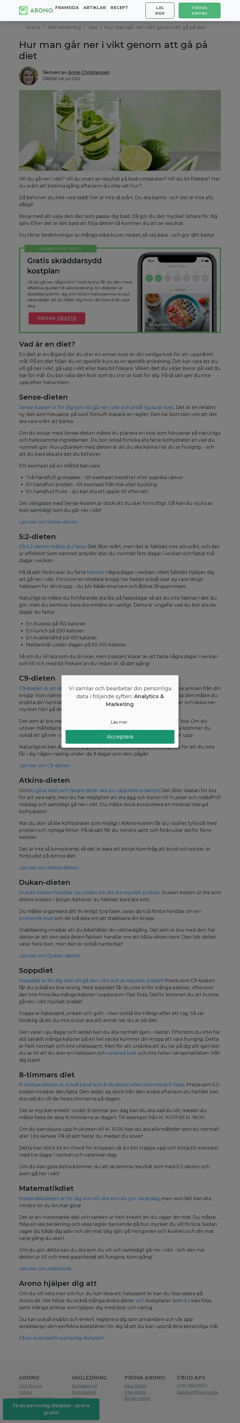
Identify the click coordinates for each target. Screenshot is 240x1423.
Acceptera (120, 737)
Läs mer (160, 11)
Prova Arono (200, 11)
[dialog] (120, 711)
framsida (67, 7)
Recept (119, 7)
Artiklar (94, 7)
